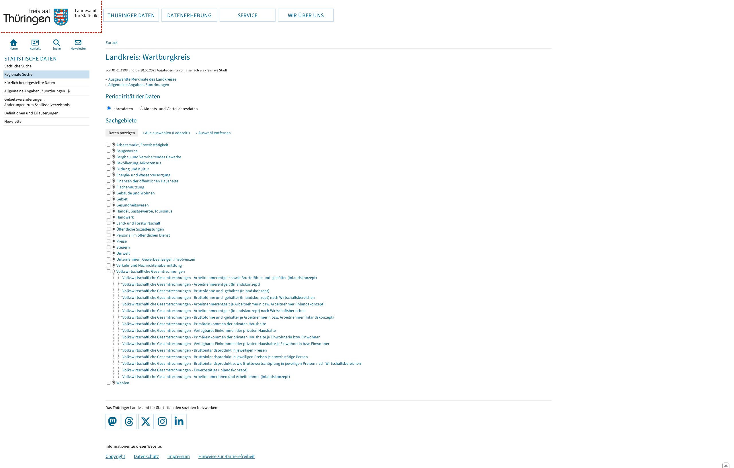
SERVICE (238, 15)
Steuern (120, 247)
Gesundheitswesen (130, 205)
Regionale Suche (17, 74)
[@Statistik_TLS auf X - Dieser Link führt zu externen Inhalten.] (147, 421)
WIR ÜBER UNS (301, 15)
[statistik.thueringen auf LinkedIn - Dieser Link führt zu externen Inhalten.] (180, 421)
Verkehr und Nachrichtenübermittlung (146, 265)
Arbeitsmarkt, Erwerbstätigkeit (139, 145)
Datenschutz (146, 456)
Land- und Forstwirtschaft (135, 223)
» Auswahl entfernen (213, 133)
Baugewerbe (124, 151)
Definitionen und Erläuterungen (30, 113)
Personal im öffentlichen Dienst (140, 235)
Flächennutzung (127, 187)
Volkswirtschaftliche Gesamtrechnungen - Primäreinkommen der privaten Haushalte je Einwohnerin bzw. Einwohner (221, 337)
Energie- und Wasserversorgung (140, 175)
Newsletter (13, 121)
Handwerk (122, 217)
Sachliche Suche (17, 66)
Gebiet (119, 199)
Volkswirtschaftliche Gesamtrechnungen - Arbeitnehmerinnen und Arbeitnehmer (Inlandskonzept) (206, 376)
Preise (119, 241)
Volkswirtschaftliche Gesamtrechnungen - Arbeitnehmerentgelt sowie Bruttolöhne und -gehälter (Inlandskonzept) (219, 277)
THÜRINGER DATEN (129, 15)
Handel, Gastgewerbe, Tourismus (141, 211)
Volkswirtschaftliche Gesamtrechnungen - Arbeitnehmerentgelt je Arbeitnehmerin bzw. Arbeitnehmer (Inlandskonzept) (223, 304)
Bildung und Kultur (130, 169)
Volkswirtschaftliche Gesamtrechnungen (148, 271)
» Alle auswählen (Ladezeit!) (166, 133)
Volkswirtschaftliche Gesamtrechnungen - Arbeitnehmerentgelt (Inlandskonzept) (191, 284)
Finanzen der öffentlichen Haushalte (144, 181)
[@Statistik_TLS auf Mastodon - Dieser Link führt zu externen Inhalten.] (114, 421)
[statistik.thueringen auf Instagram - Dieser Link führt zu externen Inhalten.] (163, 421)
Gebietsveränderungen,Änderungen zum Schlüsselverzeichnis (36, 102)
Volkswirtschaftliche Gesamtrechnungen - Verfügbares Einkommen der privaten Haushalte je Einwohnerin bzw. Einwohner (225, 343)
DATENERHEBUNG (186, 15)
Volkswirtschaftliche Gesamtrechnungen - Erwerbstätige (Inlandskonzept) (184, 370)
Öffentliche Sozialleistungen (137, 229)
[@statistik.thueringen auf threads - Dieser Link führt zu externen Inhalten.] (130, 421)
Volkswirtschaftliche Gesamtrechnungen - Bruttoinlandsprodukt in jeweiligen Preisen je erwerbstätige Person (215, 357)
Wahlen (120, 383)
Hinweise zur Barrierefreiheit (226, 456)
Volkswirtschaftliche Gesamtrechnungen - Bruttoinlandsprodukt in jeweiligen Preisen (194, 350)
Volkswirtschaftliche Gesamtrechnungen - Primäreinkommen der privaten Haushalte (194, 324)
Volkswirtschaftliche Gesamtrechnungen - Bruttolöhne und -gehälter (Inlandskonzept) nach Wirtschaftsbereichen (218, 297)
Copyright (115, 456)
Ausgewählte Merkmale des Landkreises (142, 79)
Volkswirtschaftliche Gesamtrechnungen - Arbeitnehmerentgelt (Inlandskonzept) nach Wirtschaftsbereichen (214, 310)
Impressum (178, 456)
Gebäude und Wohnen (133, 193)
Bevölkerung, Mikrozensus (136, 163)
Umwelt (120, 253)
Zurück (112, 42)
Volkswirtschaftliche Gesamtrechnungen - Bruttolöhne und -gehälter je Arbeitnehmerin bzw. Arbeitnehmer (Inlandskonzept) (228, 317)
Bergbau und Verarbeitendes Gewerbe (146, 157)
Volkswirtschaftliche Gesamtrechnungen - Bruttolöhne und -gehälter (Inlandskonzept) (195, 291)
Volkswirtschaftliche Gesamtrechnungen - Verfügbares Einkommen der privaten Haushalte (199, 330)
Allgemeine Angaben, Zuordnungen (35, 91)
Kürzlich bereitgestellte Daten (29, 82)
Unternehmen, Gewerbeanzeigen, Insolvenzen (153, 259)
